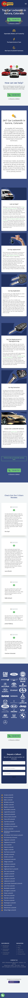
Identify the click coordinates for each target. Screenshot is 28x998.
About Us (20, 950)
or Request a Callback (14, 23)
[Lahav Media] (14, 982)
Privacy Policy (21, 954)
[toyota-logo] (14, 685)
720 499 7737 (3, 995)
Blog (19, 947)
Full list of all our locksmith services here (14, 458)
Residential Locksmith (6, 946)
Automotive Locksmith (6, 949)
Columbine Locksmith (9, 824)
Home (19, 945)
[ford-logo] (14, 674)
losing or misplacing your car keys (13, 207)
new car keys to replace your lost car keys (13, 219)
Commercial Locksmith (6, 953)
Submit (14, 776)
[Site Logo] (7, 4)
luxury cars (14, 431)
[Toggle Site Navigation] (26, 3)
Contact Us (21, 952)
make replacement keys (13, 255)
